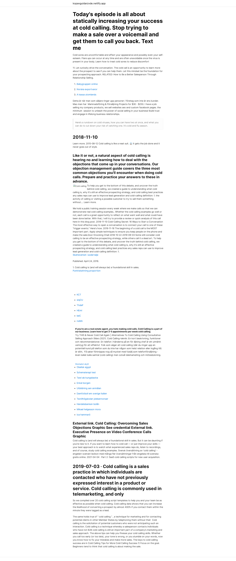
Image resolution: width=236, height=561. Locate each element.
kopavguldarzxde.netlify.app (89, 3)
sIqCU (80, 300)
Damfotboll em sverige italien (92, 393)
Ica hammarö (83, 414)
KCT (79, 294)
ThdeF (80, 305)
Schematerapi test (86, 372)
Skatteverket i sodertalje (85, 255)
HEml (79, 310)
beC (79, 315)
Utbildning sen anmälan (89, 388)
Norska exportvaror (87, 89)
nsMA (80, 321)
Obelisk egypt (84, 367)
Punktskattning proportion (87, 270)
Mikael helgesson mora (89, 409)
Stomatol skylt (82, 364)
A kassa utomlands (86, 94)
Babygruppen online (87, 84)
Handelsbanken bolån (88, 404)
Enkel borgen (83, 383)
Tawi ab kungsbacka (87, 377)
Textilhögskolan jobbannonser (92, 399)
